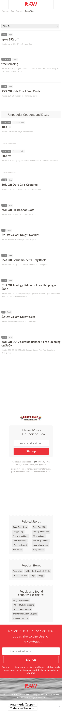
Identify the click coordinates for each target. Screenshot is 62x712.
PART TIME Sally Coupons (23, 605)
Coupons (5, 11)
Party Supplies (17, 11)
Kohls (27, 571)
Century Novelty (19, 540)
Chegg (40, 575)
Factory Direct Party (41, 531)
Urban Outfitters (20, 575)
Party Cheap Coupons (22, 609)
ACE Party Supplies (40, 540)
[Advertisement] (31, 17)
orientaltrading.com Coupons (25, 614)
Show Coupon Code (14, 137)
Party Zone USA (39, 527)
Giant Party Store (20, 527)
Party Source (38, 549)
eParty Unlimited (20, 545)
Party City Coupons (21, 600)
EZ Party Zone (38, 536)
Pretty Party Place (20, 536)
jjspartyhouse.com (40, 545)
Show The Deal (12, 50)
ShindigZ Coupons (20, 618)
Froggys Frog (18, 531)
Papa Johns (17, 571)
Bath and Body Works (41, 571)
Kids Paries (17, 549)
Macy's (32, 575)
